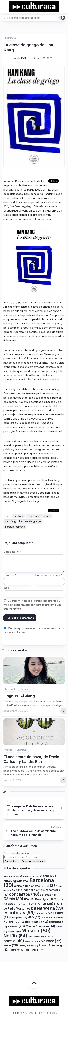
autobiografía (16, 881)
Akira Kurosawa (12, 876)
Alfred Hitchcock (32, 876)
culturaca (48, 894)
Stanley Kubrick (28, 945)
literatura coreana (15, 526)
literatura (36, 922)
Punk (40, 941)
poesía (13, 941)
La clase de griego (30, 521)
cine (49, 885)
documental (21, 903)
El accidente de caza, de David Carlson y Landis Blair (31, 759)
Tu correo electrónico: (16, 853)
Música (36, 931)
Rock (53, 941)
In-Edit (47, 917)
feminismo (44, 913)
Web (6, 587)
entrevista (50, 908)
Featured (10, 689)
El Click (44, 903)
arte (49, 876)
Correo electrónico (48, 575)
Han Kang (10, 521)
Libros (19, 922)
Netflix (15, 935)
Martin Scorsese (40, 926)
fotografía (18, 917)
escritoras (18, 515)
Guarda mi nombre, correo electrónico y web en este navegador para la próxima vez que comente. (32, 604)
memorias (14, 932)
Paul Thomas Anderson (41, 937)
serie (10, 945)
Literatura (10, 37)
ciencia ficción (27, 886)
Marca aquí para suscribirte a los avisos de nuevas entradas (33, 630)
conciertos (24, 894)
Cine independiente (32, 890)
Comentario (12, 551)
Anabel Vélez (21, 58)
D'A (29, 899)
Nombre (9, 575)
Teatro (14, 949)
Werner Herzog (32, 949)
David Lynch (45, 899)
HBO (34, 917)
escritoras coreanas (39, 515)
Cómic (8, 749)
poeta (29, 941)
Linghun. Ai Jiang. (19, 696)
